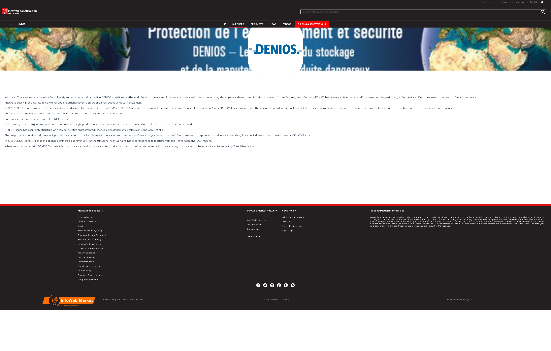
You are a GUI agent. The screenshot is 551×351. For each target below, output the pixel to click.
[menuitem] (11, 24)
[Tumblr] (286, 285)
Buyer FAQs (287, 231)
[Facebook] (258, 285)
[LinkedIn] (272, 285)
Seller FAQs (287, 222)
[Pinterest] (279, 285)
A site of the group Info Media (275, 299)
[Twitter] (265, 285)
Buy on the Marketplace (293, 226)
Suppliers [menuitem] (238, 24)
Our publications (254, 225)
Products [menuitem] (257, 24)
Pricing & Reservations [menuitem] (312, 24)
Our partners (253, 229)
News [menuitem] (273, 24)
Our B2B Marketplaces (257, 220)
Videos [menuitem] (287, 24)
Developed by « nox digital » (459, 299)
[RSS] (292, 285)
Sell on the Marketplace (293, 217)
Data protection (254, 236)
